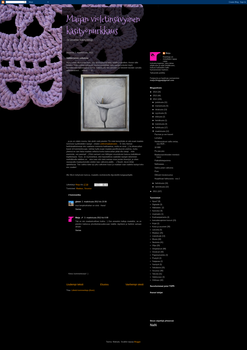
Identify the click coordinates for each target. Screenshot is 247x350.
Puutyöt (155, 258)
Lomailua (158, 138)
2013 (155, 95)
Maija (77, 218)
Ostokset (156, 252)
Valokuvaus (157, 277)
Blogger (137, 342)
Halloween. (156, 208)
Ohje (154, 245)
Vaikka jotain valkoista (164, 168)
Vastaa (78, 209)
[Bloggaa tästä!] (98, 184)
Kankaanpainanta (159, 217)
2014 (155, 92)
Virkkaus (156, 280)
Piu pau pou (159, 151)
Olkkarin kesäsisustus (164, 175)
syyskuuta (159, 113)
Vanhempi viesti (135, 284)
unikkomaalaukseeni (108, 144)
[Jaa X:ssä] (101, 184)
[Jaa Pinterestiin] (106, 184)
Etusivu (104, 284)
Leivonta (155, 230)
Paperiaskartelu (158, 255)
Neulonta (156, 242)
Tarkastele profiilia (157, 73)
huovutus (156, 211)
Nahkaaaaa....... (161, 164)
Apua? (155, 201)
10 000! (158, 147)
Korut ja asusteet (159, 227)
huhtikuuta (159, 127)
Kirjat (154, 223)
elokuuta (159, 117)
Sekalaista (156, 267)
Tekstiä (155, 274)
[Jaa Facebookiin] (103, 184)
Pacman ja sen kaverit (164, 134)
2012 (155, 99)
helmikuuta (160, 183)
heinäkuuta (160, 120)
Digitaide (155, 204)
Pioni (157, 171)
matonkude (156, 236)
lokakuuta (159, 109)
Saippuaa (156, 261)
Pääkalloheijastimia (163, 160)
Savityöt (155, 264)
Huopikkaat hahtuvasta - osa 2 (167, 179)
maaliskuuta (160, 131)
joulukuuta (159, 102)
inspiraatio (156, 214)
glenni (78, 202)
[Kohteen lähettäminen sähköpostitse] (95, 184)
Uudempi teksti (74, 284)
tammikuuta (160, 187)
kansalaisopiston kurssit (162, 220)
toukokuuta (160, 124)
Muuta (154, 239)
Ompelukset (157, 249)
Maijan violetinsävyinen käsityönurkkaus (103, 25)
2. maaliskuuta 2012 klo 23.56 (94, 202)
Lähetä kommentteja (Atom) (82, 290)
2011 (155, 191)
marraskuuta (160, 106)
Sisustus (88, 188)
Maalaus (79, 188)
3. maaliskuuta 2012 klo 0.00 (96, 218)
